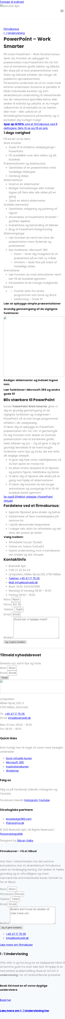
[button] (32, 143)
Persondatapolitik (11, 834)
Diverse (8, 287)
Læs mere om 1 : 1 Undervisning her (24, 1010)
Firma (8, 604)
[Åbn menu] (62, 11)
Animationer (12, 270)
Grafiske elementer (16, 205)
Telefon (9, 609)
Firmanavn (7, 894)
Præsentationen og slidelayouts (25, 163)
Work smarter (12, 143)
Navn (7, 599)
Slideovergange (14, 233)
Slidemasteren (13, 180)
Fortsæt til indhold (12, 2)
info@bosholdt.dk (19, 718)
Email (7, 614)
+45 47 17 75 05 (15, 714)
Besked (9, 637)
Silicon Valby (25, 840)
